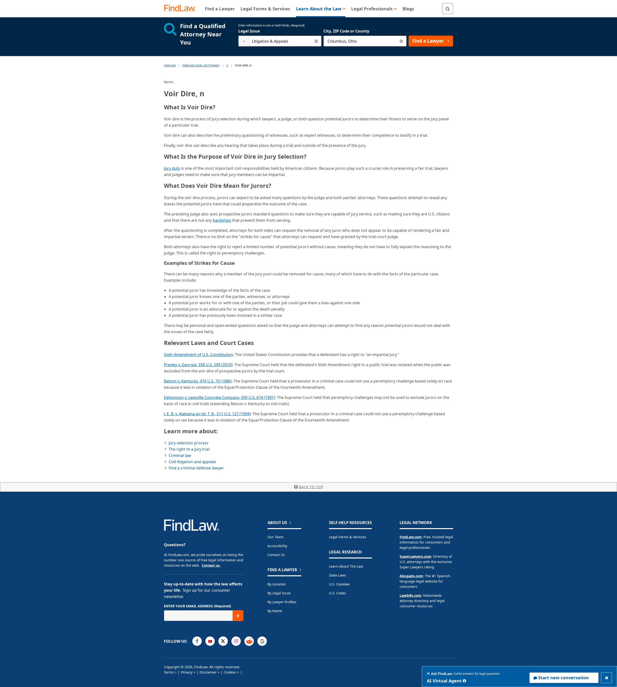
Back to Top (311, 487)
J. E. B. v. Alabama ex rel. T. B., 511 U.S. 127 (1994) (207, 413)
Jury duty (172, 168)
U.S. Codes (337, 593)
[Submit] (238, 615)
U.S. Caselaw (339, 584)
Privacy (186, 672)
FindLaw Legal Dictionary (201, 65)
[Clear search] (316, 41)
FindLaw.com (411, 537)
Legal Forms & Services (347, 537)
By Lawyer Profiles (282, 602)
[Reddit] (249, 641)
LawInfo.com (410, 595)
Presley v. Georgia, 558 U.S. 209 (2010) (198, 364)
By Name (275, 611)
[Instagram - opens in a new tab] (236, 641)
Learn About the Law (346, 566)
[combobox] (280, 41)
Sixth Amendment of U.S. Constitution (198, 354)
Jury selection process (188, 443)
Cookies (230, 672)
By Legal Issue (279, 593)
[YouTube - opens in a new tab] (210, 641)
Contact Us (276, 554)
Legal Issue (249, 31)
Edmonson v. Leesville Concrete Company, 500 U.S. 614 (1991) (219, 397)
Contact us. (211, 565)
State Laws (337, 575)
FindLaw (170, 65)
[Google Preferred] (262, 641)
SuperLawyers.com (415, 556)
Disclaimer (208, 672)
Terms (169, 672)
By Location (277, 584)
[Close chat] (606, 677)
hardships (222, 220)
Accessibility (277, 546)
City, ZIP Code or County (346, 31)
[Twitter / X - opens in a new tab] (223, 641)
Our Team (275, 537)
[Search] (447, 8)
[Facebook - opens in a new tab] (197, 641)
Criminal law (180, 455)
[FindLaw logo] (182, 8)
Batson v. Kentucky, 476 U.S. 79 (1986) (198, 381)
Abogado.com (411, 576)
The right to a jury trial (189, 449)
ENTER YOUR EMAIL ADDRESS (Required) (197, 606)
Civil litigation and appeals (192, 461)
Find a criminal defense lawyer (196, 468)
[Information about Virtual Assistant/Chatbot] (464, 680)
